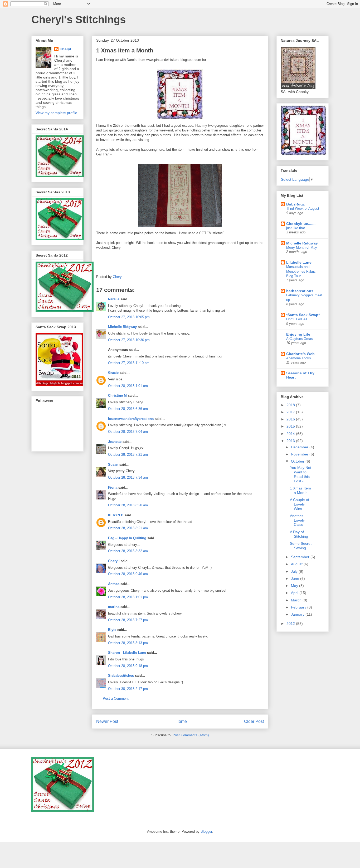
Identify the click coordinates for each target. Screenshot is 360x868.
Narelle (113, 299)
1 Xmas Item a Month (300, 490)
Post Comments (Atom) (191, 735)
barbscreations (299, 291)
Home (181, 721)
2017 (291, 412)
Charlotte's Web (300, 354)
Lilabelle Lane (299, 262)
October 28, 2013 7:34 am (128, 477)
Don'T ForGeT (297, 319)
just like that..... (298, 228)
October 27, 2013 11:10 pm (128, 363)
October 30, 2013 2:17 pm (128, 689)
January (298, 614)
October (298, 461)
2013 (291, 441)
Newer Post (107, 721)
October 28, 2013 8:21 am (128, 528)
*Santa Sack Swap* (303, 315)
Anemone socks (298, 358)
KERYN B (115, 515)
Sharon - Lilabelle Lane (127, 653)
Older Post (254, 721)
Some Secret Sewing (301, 545)
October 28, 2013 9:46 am (128, 574)
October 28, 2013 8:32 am (128, 551)
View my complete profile (56, 113)
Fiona (112, 487)
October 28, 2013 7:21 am (128, 455)
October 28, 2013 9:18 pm (128, 666)
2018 (291, 405)
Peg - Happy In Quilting (127, 538)
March (297, 600)
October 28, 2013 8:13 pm (128, 643)
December (300, 447)
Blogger (206, 831)
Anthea (113, 584)
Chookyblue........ (301, 224)
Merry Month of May (301, 247)
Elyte (112, 630)
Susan (113, 465)
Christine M (117, 396)
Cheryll (114, 561)
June (295, 578)
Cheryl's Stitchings (78, 19)
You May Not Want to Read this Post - (300, 474)
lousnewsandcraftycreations (131, 419)
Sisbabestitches (121, 676)
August (297, 564)
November (300, 454)
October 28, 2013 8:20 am (128, 505)
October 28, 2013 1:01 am (128, 386)
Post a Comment (116, 698)
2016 (291, 419)
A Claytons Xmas (299, 339)
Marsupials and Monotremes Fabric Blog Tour (301, 271)
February (299, 607)
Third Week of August (302, 208)
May (295, 585)
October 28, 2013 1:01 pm (128, 597)
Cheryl (65, 49)
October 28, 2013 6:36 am (128, 409)
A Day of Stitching (299, 534)
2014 (291, 433)
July (295, 571)
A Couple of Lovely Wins (299, 504)
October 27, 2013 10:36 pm (129, 340)
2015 (291, 426)
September (300, 557)
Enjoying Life (298, 334)
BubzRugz (295, 204)
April (295, 593)
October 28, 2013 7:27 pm (128, 620)
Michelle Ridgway (122, 327)
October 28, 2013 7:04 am (128, 432)
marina (113, 607)
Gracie (114, 373)
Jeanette (114, 442)
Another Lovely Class (297, 520)
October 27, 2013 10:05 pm (129, 317)
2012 (291, 623)
